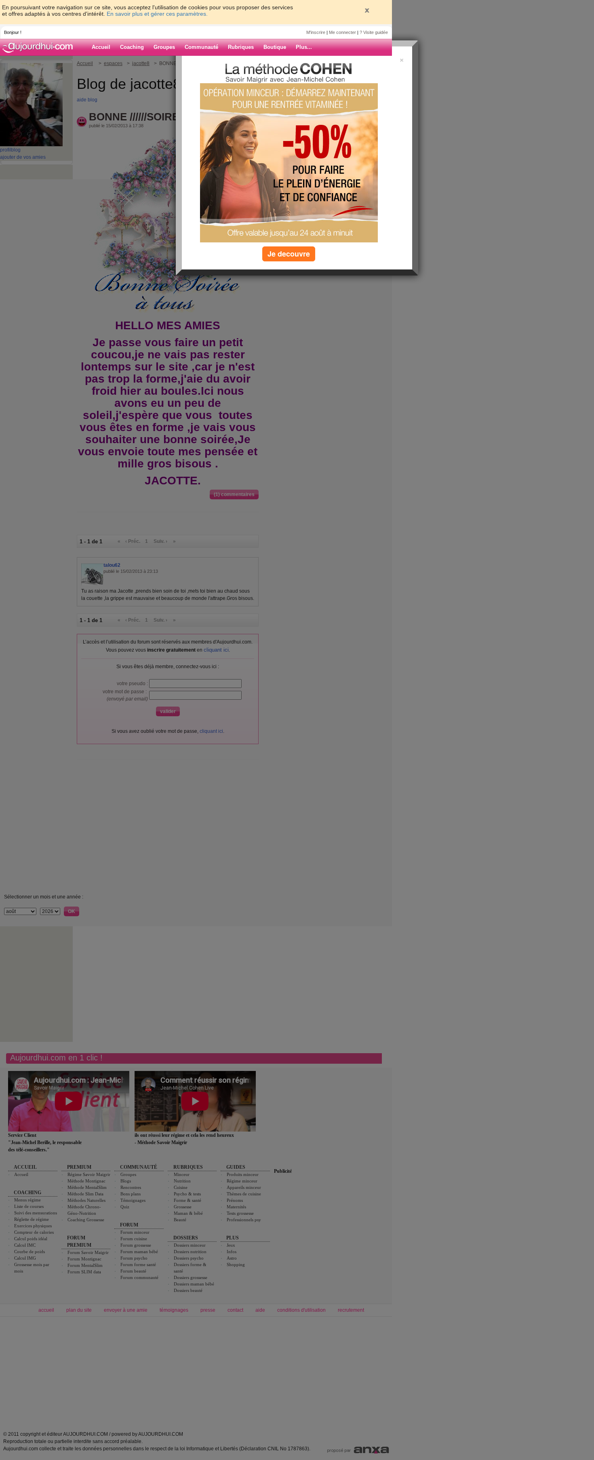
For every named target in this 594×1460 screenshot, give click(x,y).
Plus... (304, 47)
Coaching (132, 47)
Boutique (274, 47)
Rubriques (241, 47)
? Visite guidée (374, 32)
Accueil (101, 47)
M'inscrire (315, 32)
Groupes (164, 47)
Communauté (201, 47)
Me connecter (342, 32)
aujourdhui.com (40, 47)
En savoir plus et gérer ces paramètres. (157, 14)
